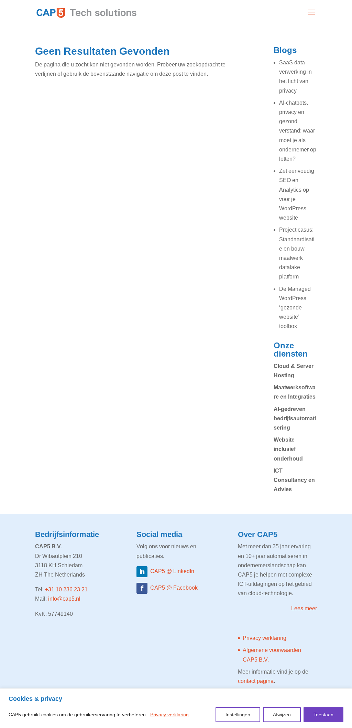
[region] (176, 708)
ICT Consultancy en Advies (294, 480)
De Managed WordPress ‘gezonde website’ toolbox (295, 307)
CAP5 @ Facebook (174, 588)
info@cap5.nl (64, 599)
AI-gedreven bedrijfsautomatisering (295, 418)
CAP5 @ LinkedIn (172, 571)
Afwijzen (282, 714)
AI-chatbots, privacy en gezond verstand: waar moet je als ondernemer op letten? (297, 131)
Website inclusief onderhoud (288, 449)
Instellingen (238, 714)
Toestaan (323, 714)
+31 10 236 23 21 (66, 589)
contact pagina (256, 681)
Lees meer (304, 608)
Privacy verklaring (169, 714)
